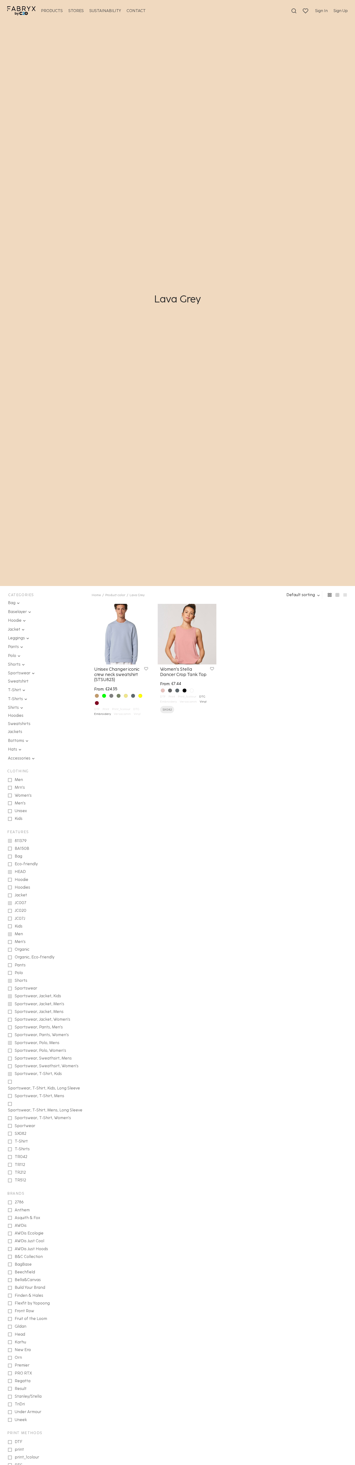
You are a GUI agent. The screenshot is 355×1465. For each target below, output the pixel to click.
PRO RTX (23, 1373)
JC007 (20, 902)
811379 (21, 840)
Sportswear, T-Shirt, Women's (43, 1118)
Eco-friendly (26, 864)
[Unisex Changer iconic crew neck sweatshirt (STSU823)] (121, 634)
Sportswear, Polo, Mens (37, 1042)
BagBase (23, 1264)
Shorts (14, 664)
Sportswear (19, 673)
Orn (18, 1357)
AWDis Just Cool (29, 1241)
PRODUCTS (52, 10)
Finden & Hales (29, 1295)
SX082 (20, 1133)
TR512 (20, 1180)
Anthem (22, 1210)
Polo (12, 655)
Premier (22, 1365)
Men (19, 779)
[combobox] (303, 595)
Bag (11, 602)
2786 (19, 1202)
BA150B (22, 848)
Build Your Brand (30, 1287)
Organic (22, 949)
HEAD (20, 871)
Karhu (20, 1342)
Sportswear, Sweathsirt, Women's (46, 1066)
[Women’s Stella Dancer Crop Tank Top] (187, 634)
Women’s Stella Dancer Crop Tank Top (183, 672)
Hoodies (15, 715)
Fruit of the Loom (31, 1318)
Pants (13, 646)
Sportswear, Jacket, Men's (39, 1004)
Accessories (19, 758)
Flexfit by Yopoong (32, 1303)
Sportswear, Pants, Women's (42, 1034)
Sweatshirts (19, 723)
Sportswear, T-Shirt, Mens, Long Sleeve (45, 1110)
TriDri (20, 1404)
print (19, 1449)
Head (20, 1334)
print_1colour (27, 1457)
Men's (20, 803)
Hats (12, 749)
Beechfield (25, 1272)
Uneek (21, 1419)
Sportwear (25, 1125)
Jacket (14, 629)
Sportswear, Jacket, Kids (38, 996)
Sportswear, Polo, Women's (40, 1050)
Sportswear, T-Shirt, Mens (39, 1096)
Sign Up (341, 10)
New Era (23, 1349)
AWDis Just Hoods (31, 1249)
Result (21, 1388)
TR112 (20, 1164)
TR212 (20, 1172)
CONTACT (136, 10)
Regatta (22, 1381)
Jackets (15, 731)
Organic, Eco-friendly (34, 957)
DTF (18, 1441)
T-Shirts (15, 699)
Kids (18, 818)
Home (96, 595)
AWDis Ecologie (29, 1233)
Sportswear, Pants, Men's (39, 1027)
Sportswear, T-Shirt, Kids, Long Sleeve (44, 1088)
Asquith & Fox (27, 1217)
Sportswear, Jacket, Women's (42, 1019)
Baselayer (17, 611)
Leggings (16, 638)
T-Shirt (14, 690)
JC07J (20, 918)
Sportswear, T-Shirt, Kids (38, 1073)
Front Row (24, 1311)
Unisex (21, 811)
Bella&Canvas (28, 1279)
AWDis (21, 1225)
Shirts (13, 707)
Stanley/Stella (28, 1396)
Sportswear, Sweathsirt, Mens (43, 1058)
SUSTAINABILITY (105, 10)
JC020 (20, 910)
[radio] (96, 695)
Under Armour (28, 1411)
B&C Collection (29, 1256)
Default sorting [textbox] (300, 595)
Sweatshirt (18, 681)
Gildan (20, 1326)
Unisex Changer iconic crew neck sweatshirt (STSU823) (116, 674)
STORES (76, 10)
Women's (23, 795)
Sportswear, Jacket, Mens (39, 1011)
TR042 (21, 1156)
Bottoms (16, 740)
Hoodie (14, 620)
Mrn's (20, 787)
